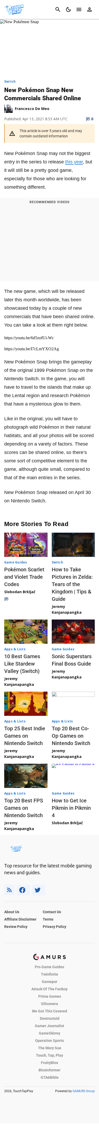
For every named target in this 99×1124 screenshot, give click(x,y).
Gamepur (49, 982)
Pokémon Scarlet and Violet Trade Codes (24, 576)
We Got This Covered (49, 1011)
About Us (11, 912)
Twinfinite (49, 974)
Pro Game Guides (49, 967)
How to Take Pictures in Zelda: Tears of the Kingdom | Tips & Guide (72, 584)
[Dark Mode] (68, 9)
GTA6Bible (50, 1077)
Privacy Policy (54, 927)
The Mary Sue (49, 1048)
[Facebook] (23, 890)
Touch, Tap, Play (49, 1055)
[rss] (9, 890)
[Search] (58, 9)
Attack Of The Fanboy (49, 989)
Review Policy (15, 927)
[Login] (89, 9)
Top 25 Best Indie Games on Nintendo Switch (24, 735)
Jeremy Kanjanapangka (67, 609)
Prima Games (49, 996)
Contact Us (52, 912)
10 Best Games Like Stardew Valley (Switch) (22, 663)
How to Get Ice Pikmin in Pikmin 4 (71, 807)
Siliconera (49, 1004)
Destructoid (49, 1018)
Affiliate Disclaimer (20, 919)
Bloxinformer (49, 1070)
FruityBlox (49, 1063)
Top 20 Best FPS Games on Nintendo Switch (23, 807)
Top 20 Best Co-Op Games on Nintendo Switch (71, 735)
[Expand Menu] (79, 9)
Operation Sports (49, 1040)
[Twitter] (38, 890)
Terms (48, 919)
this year (74, 161)
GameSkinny (49, 1033)
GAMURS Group (84, 1091)
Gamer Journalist (49, 1026)
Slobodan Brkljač (19, 591)
